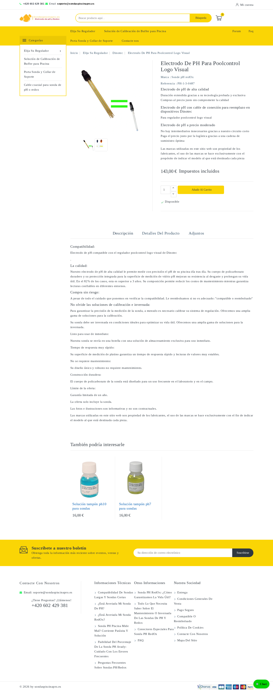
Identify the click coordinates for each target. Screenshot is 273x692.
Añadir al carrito (201, 189)
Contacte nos (130, 40)
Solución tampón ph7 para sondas (135, 506)
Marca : (166, 77)
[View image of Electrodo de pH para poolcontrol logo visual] (88, 144)
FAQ (140, 640)
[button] (261, 684)
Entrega (181, 592)
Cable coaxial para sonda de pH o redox (42, 87)
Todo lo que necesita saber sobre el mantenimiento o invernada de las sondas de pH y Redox (152, 613)
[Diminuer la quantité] (173, 194)
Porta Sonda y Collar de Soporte (91, 40)
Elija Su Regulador (82, 31)
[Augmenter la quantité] (173, 188)
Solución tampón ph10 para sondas (89, 506)
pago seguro (185, 610)
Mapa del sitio (186, 640)
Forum (236, 31)
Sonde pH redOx (182, 77)
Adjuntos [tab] (196, 233)
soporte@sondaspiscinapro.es (75, 3)
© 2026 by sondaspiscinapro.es (40, 686)
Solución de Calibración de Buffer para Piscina (135, 31)
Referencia (168, 83)
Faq (251, 31)
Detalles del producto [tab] (160, 233)
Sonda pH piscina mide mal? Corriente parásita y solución (111, 630)
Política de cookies (189, 627)
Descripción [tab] (123, 233)
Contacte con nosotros (40, 583)
